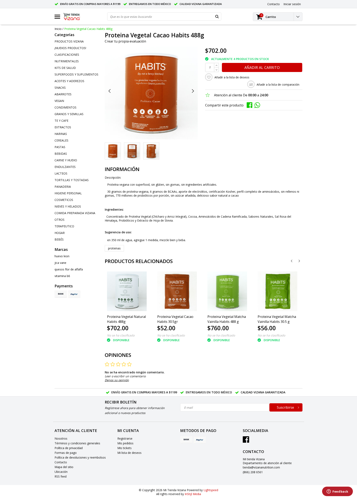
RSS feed (61, 476)
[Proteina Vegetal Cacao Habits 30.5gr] (177, 291)
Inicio (58, 29)
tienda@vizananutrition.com (261, 467)
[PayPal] (74, 294)
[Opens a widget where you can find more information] (337, 492)
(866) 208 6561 (253, 472)
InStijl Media (193, 494)
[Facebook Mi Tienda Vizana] (246, 441)
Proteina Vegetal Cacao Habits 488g (88, 29)
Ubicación (61, 472)
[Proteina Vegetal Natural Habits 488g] (127, 291)
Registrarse (124, 438)
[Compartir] (250, 105)
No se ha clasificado (120, 335)
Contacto (61, 462)
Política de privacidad (69, 448)
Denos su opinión (117, 380)
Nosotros (61, 438)
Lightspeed (210, 490)
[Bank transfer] (61, 294)
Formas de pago (66, 453)
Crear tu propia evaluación (125, 41)
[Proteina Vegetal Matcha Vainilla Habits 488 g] (227, 291)
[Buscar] (217, 16)
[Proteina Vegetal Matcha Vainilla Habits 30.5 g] (277, 291)
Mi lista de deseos (129, 453)
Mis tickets (124, 448)
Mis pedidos (125, 443)
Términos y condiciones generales (77, 443)
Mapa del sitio (64, 467)
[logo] (74, 17)
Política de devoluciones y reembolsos (80, 457)
